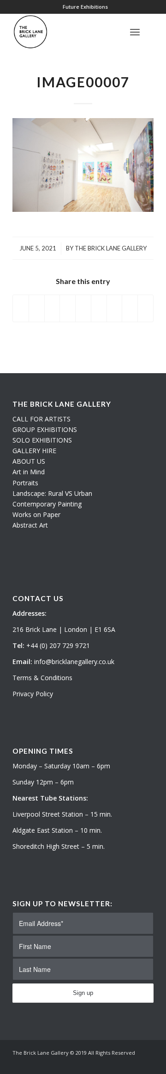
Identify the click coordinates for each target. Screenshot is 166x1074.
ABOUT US (28, 461)
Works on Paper (36, 514)
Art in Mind (28, 471)
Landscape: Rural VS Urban (52, 493)
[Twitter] (119, 1062)
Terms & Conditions (42, 677)
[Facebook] (147, 1062)
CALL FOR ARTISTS (41, 419)
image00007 (83, 82)
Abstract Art (30, 525)
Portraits (25, 482)
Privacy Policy (32, 693)
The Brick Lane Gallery (111, 248)
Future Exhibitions (85, 6)
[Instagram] (133, 1062)
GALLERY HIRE (34, 450)
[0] (151, 31)
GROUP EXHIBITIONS (44, 429)
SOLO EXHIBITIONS (42, 440)
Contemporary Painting (47, 504)
